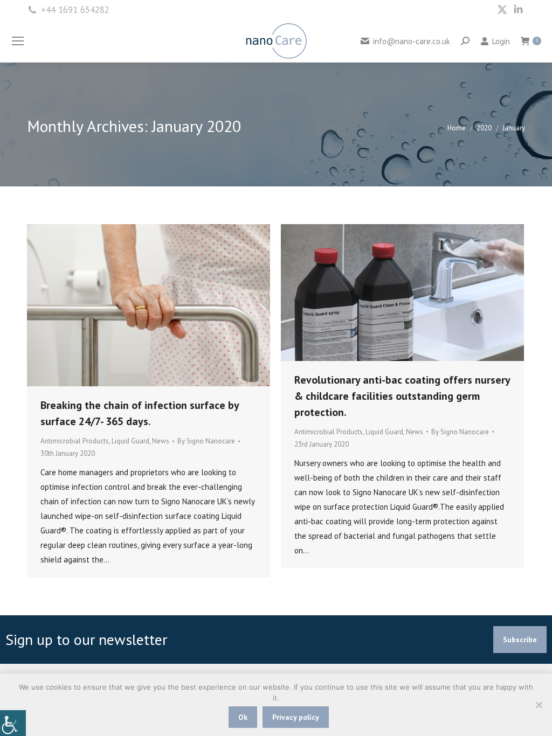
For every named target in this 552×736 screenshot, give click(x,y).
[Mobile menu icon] (18, 41)
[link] (13, 723)
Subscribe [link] (520, 639)
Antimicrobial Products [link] (74, 441)
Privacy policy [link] (295, 717)
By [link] (206, 441)
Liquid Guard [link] (130, 441)
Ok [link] (242, 717)
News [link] (160, 441)
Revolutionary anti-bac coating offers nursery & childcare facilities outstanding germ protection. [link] (402, 396)
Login (500, 41)
